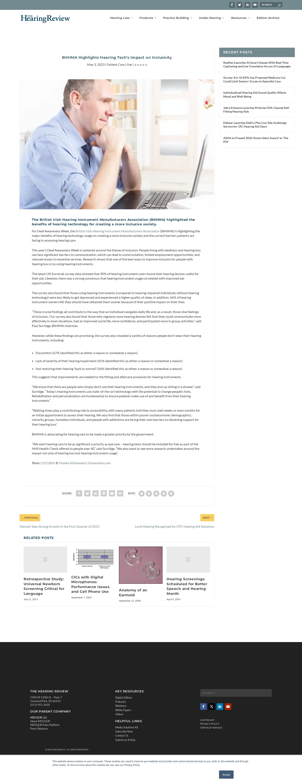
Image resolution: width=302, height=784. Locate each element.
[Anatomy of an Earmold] (141, 565)
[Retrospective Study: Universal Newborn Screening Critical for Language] (45, 560)
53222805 (47, 463)
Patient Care (116, 64)
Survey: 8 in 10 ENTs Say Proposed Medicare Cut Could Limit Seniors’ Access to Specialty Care (254, 79)
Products (146, 18)
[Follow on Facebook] (203, 706)
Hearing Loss (119, 18)
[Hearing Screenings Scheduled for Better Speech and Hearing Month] (188, 560)
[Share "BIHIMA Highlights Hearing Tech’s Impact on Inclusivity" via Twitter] (87, 493)
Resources (239, 18)
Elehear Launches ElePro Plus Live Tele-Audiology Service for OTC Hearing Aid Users (255, 124)
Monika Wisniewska (72, 463)
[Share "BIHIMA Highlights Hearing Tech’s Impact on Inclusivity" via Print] (120, 493)
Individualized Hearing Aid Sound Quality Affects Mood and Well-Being (254, 94)
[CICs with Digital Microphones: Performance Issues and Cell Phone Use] (93, 559)
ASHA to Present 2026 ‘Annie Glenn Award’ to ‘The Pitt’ (255, 139)
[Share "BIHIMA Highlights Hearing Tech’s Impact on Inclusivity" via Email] (112, 493)
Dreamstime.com (99, 463)
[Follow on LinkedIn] (220, 706)
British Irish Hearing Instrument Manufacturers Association (118, 231)
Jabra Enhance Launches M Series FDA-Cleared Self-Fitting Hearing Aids (256, 109)
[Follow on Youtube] (228, 706)
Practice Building (176, 18)
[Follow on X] (211, 706)
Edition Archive (268, 18)
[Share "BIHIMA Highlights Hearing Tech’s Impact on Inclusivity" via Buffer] (104, 493)
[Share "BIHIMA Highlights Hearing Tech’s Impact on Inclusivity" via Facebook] (79, 493)
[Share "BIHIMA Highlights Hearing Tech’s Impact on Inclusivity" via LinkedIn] (95, 493)
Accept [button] (226, 774)
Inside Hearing (210, 18)
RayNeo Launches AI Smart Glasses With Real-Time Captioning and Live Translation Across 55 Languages (256, 64)
